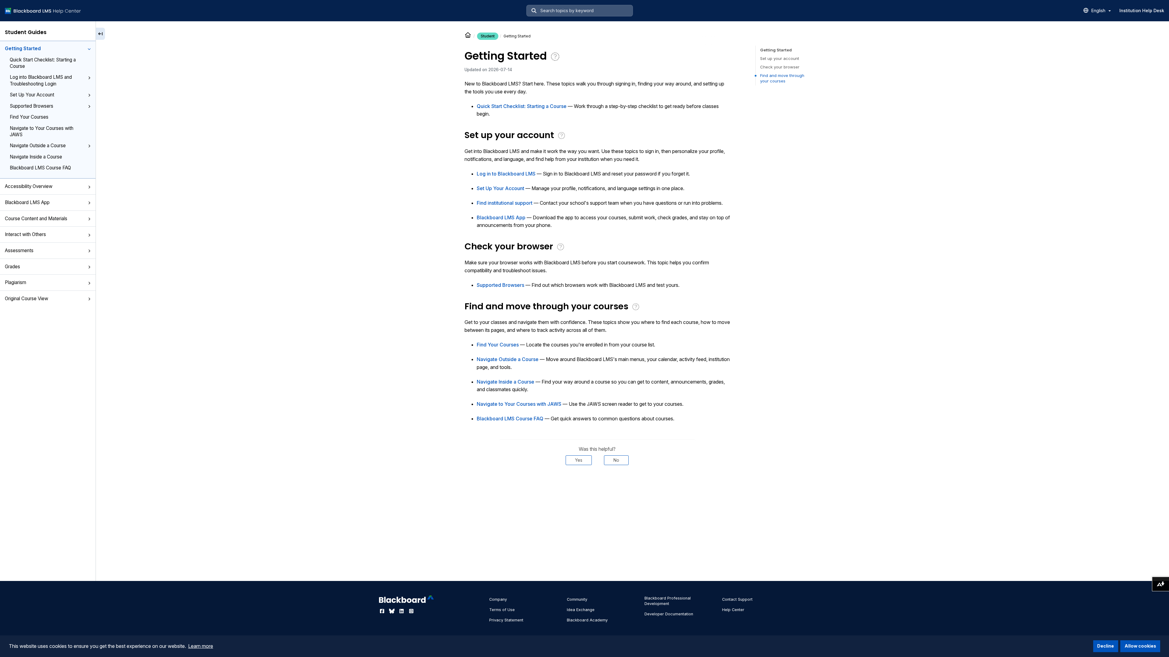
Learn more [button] (200, 646)
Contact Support (737, 599)
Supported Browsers (31, 106)
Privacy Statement (506, 620)
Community (577, 599)
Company (498, 599)
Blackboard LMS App (27, 202)
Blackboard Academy (587, 620)
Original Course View (26, 298)
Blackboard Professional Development (667, 601)
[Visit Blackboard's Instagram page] (411, 611)
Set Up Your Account (32, 95)
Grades (12, 266)
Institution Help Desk (1141, 10)
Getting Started (23, 48)
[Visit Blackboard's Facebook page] (382, 611)
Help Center (733, 609)
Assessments (19, 250)
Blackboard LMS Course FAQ (40, 168)
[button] (89, 48)
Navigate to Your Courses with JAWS (41, 131)
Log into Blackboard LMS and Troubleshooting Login (41, 80)
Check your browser (779, 66)
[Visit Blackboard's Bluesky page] (392, 611)
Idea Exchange (581, 609)
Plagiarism (15, 282)
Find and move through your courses (782, 78)
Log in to (506, 174)
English (1099, 10)
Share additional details (597, 483)
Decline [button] (1105, 645)
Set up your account (779, 58)
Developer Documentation (668, 614)
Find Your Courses (29, 117)
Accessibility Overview (28, 186)
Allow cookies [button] (1140, 645)
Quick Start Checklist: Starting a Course (43, 63)
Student (488, 36)
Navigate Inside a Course (36, 157)
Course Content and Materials (36, 218)
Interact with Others (25, 234)
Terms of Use (502, 609)
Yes (578, 460)
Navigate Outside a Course (38, 145)
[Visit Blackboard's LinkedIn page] (402, 611)
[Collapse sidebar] (100, 34)
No (616, 460)
